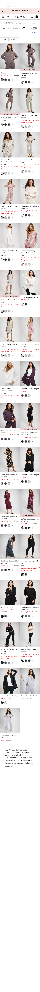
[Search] (32, 17)
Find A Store (32, 32)
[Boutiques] (7, 17)
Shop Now (17, 12)
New (11, 23)
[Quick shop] (12, 80)
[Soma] (20, 17)
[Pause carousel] (38, 11)
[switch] (34, 28)
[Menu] (2, 17)
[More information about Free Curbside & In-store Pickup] (24, 27)
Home (5, 23)
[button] (37, 16)
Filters (5, 39)
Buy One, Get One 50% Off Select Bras (20, 10)
